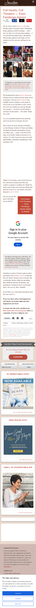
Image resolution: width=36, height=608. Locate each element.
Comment (7, 318)
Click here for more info (11, 267)
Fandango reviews (18, 275)
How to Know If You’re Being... (28, 366)
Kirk (9, 180)
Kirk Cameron (13, 84)
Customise (18, 598)
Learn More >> (8, 567)
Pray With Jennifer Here (25, 459)
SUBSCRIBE (18, 357)
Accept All (18, 593)
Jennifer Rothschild (11, 3)
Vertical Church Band (19, 88)
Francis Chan (21, 84)
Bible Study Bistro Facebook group (14, 310)
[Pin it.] (22, 318)
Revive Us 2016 (22, 26)
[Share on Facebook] (13, 318)
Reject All (18, 604)
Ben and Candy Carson (18, 86)
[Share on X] (21, 20)
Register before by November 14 (14, 263)
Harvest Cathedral (24, 95)
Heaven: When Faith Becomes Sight (22, 412)
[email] (30, 318)
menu (33, 1)
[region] (18, 591)
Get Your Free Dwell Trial (25, 512)
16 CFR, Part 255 (12, 335)
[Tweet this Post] (17, 318)
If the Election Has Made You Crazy (8, 365)
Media (4, 325)
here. (13, 294)
